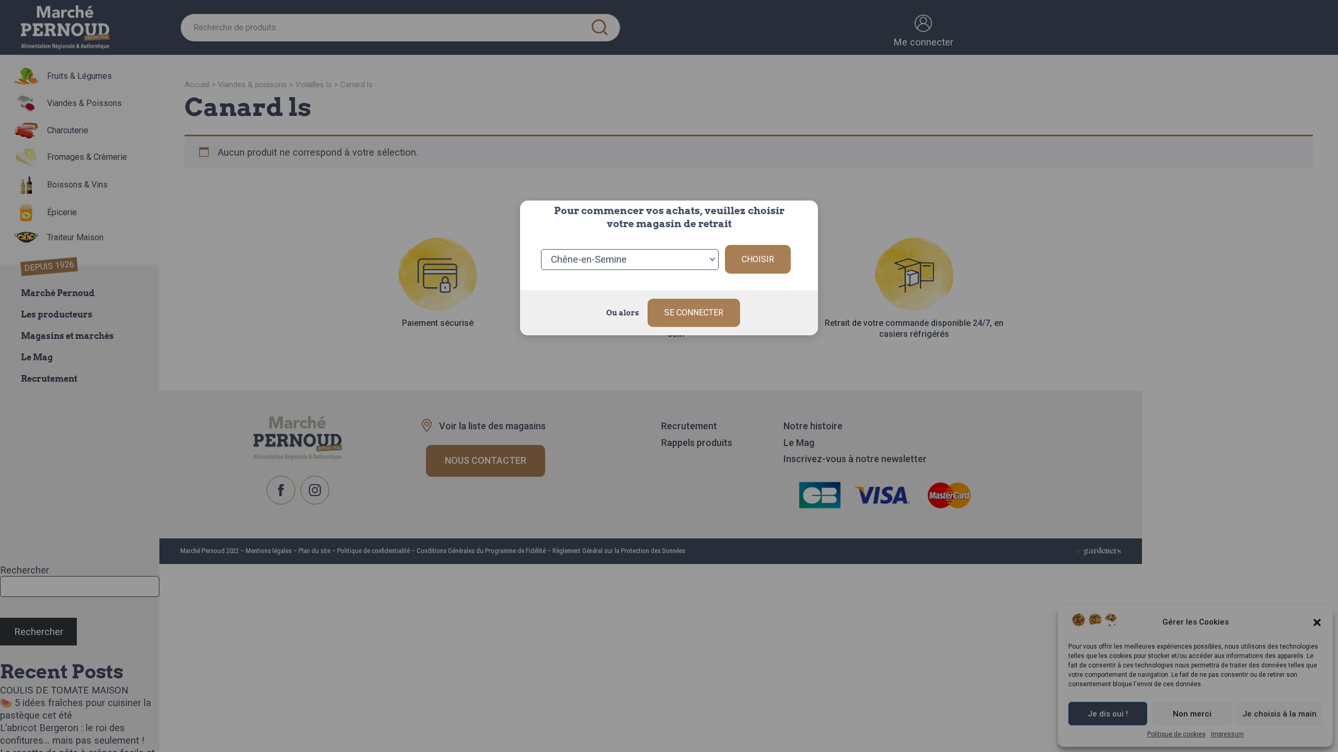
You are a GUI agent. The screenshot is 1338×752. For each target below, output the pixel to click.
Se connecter (693, 313)
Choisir (758, 259)
